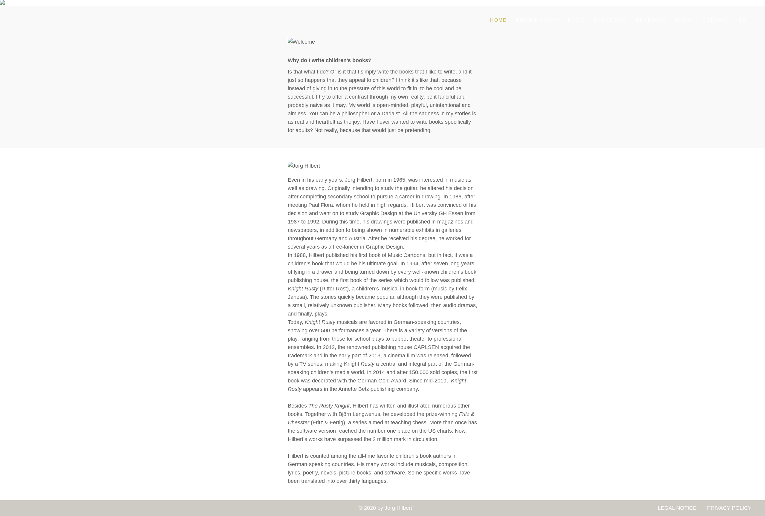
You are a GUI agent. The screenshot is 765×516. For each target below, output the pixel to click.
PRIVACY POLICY (729, 508)
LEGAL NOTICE (677, 508)
